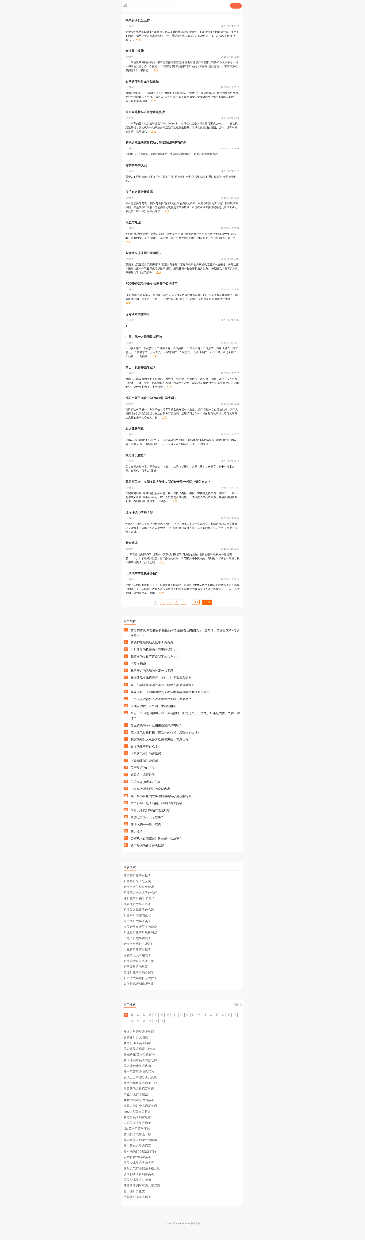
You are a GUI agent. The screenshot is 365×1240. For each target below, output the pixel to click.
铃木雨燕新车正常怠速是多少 (145, 112)
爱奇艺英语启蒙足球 (137, 1117)
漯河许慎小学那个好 (139, 512)
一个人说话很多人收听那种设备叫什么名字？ (161, 699)
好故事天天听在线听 (137, 955)
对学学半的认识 (136, 165)
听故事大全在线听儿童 (139, 961)
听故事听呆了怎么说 (137, 881)
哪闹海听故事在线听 (137, 904)
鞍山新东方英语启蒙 (137, 1145)
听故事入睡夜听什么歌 (139, 909)
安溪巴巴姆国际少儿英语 (140, 1077)
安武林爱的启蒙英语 (137, 1157)
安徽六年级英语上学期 (139, 1031)
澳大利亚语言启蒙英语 (139, 1174)
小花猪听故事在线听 (137, 949)
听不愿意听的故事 (136, 966)
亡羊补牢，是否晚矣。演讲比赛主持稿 (156, 803)
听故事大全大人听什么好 (140, 892)
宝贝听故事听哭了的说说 (140, 926)
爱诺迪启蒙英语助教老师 (140, 1060)
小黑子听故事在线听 (137, 938)
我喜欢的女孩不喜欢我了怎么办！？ (155, 656)
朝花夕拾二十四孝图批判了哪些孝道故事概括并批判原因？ (170, 692)
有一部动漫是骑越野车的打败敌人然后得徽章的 (162, 685)
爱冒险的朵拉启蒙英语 (139, 1088)
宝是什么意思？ (136, 455)
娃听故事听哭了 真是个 (139, 898)
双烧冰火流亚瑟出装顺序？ (143, 253)
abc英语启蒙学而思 (137, 1128)
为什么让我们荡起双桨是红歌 (150, 810)
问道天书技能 (134, 50)
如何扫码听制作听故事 (139, 983)
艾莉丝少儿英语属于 (137, 1197)
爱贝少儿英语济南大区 (139, 1162)
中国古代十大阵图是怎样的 (143, 336)
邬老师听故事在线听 (137, 875)
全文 (138, 39)
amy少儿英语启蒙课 (137, 1111)
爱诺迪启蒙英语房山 (137, 1065)
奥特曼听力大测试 (136, 1037)
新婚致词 (131, 542)
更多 (236, 1004)
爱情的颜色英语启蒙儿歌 (140, 1083)
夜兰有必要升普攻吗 (139, 191)
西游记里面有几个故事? (147, 817)
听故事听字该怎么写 (137, 915)
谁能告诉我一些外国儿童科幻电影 (153, 706)
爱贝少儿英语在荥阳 (137, 1179)
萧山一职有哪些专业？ (140, 367)
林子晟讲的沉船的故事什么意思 (152, 670)
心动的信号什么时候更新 (142, 81)
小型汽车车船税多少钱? (141, 573)
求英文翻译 (138, 663)
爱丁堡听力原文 (134, 1191)
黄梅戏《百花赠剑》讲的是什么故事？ (156, 838)
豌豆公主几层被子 (143, 774)
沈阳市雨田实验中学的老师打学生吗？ (151, 398)
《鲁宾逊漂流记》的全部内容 (150, 789)
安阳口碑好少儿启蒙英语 (140, 1105)
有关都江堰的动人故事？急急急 (152, 642)
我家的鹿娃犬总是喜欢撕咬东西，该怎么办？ (161, 739)
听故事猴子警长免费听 (139, 887)
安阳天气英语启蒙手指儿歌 (142, 1168)
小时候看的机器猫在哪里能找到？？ (155, 649)
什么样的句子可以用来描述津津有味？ (156, 725)
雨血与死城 (133, 222)
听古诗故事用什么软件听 (140, 978)
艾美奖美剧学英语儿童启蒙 (142, 1185)
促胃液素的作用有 (137, 314)
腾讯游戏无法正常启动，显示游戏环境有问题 (155, 142)
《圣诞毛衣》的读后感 (146, 753)
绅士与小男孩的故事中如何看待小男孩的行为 (161, 796)
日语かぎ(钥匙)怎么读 (145, 781)
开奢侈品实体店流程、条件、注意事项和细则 (161, 677)
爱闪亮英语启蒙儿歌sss (140, 1048)
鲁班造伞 (137, 831)
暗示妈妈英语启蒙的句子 (140, 1151)
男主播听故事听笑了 (137, 921)
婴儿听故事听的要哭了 (139, 972)
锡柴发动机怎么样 (137, 20)
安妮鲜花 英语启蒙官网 (139, 1054)
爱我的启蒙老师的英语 (139, 1100)
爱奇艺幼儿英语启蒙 (137, 1043)
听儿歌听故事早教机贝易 (140, 932)
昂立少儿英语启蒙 (136, 1094)
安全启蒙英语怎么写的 (139, 1071)
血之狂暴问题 (134, 428)
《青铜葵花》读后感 (144, 760)
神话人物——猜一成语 (146, 824)
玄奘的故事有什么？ (144, 746)
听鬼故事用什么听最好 (139, 944)
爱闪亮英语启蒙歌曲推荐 (140, 1140)
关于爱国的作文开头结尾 (147, 845)
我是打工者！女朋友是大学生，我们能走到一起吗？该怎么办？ (168, 481)
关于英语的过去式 (143, 767)
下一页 (207, 602)
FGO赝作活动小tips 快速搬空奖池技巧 (151, 283)
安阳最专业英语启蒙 (137, 1122)
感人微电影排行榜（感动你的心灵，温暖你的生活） (166, 732)
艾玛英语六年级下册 (137, 1134)
